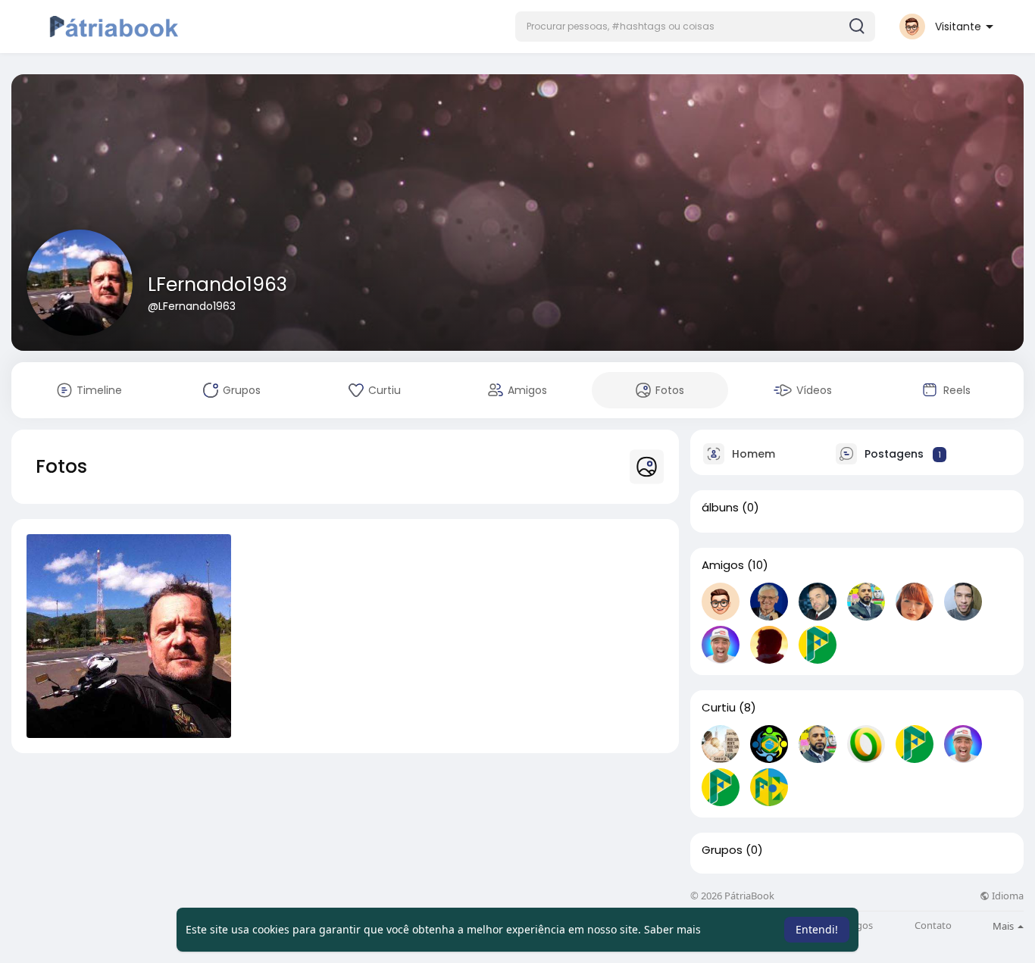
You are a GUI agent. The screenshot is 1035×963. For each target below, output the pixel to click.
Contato (933, 925)
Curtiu (719, 708)
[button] (695, 26)
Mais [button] (1004, 926)
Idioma (1007, 896)
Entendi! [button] (817, 929)
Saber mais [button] (672, 929)
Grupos (722, 850)
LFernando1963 (217, 284)
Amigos (723, 565)
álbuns (720, 508)
